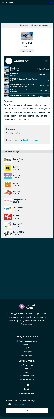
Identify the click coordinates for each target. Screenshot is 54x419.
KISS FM (27, 345)
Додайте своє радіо (27, 393)
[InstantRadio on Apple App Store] (28, 389)
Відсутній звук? (27, 51)
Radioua (10, 3)
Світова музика (28, 376)
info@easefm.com (30, 140)
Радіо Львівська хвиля (28, 341)
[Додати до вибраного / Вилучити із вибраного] (46, 61)
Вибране (25, 25)
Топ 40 (28, 369)
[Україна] (51, 2)
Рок (27, 372)
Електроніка (28, 365)
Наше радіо (28, 352)
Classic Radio (27, 355)
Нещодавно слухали (41, 25)
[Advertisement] (27, 14)
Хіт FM (28, 348)
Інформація (19, 404)
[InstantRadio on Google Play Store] (25, 389)
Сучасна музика (27, 379)
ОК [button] (27, 410)
